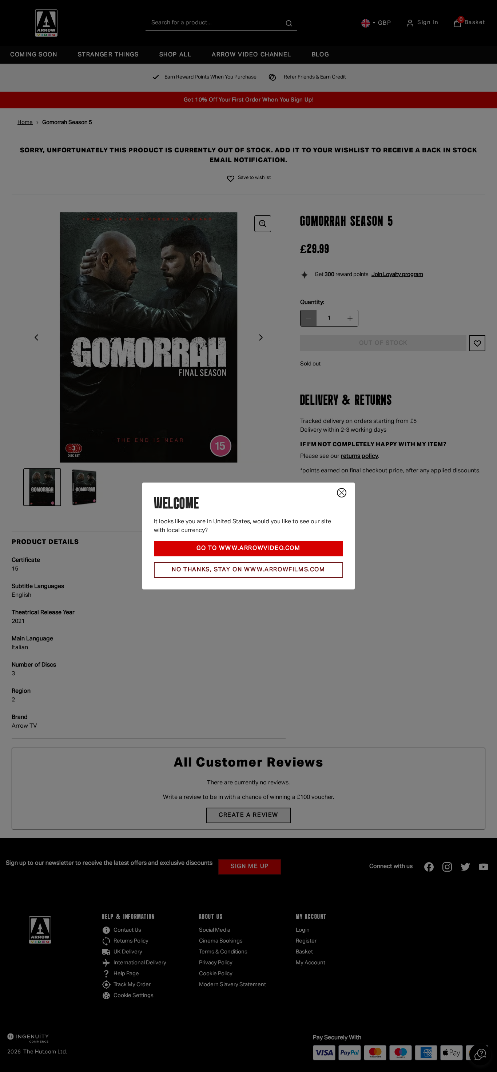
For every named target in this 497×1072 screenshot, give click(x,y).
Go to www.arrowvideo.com (248, 548)
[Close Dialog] (341, 492)
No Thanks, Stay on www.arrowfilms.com (248, 570)
